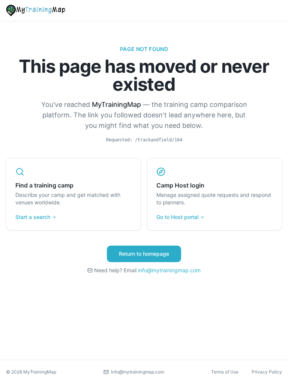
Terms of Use (224, 372)
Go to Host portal (177, 217)
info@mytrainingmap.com (169, 270)
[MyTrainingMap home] (35, 10)
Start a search (32, 217)
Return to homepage (144, 253)
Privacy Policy (267, 372)
